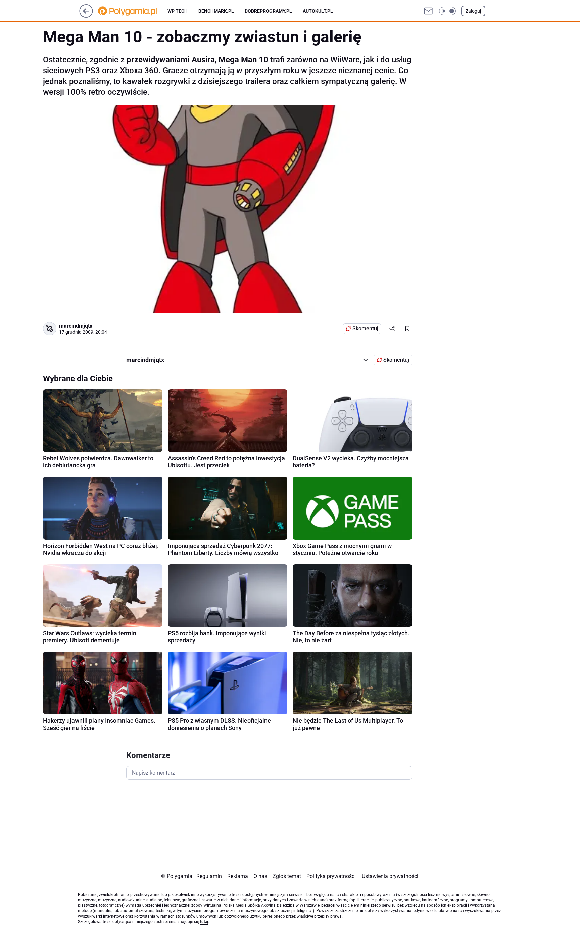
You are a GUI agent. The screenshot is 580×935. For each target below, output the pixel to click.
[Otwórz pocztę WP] (428, 11)
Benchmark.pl (216, 11)
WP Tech (177, 11)
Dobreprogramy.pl (268, 11)
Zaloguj (473, 11)
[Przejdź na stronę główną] (86, 16)
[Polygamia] (132, 11)
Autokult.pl (318, 11)
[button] (447, 11)
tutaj (204, 921)
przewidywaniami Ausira (171, 59)
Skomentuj (365, 328)
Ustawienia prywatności (388, 876)
